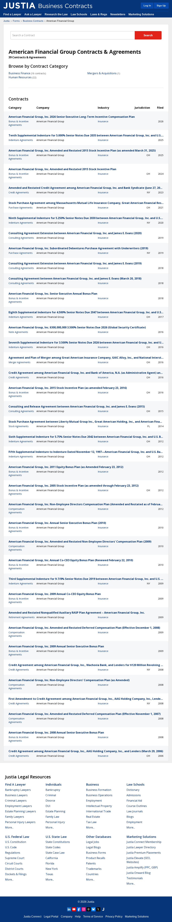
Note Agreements (18, 332)
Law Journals (134, 811)
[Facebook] (79, 909)
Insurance (103, 121)
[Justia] (19, 6)
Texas (49, 874)
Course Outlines (136, 806)
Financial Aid (134, 800)
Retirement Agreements (22, 617)
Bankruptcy (53, 790)
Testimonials (134, 878)
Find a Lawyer (12, 14)
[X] (98, 909)
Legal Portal (51, 916)
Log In (147, 5)
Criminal (51, 795)
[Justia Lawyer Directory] (103, 909)
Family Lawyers (14, 817)
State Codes (53, 847)
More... (9, 827)
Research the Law (56, 14)
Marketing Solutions (141, 14)
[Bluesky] (93, 909)
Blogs (130, 817)
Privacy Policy (113, 916)
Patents (91, 863)
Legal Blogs (93, 847)
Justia (6, 20)
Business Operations (99, 795)
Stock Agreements (19, 426)
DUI (48, 806)
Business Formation (98, 790)
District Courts (14, 869)
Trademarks (93, 869)
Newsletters (117, 14)
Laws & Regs (98, 14)
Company (66, 916)
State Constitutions (58, 842)
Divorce (50, 800)
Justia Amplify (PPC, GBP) (142, 867)
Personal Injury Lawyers (20, 822)
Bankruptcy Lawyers (18, 790)
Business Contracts (33, 20)
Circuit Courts (13, 863)
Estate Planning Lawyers (20, 811)
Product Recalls (95, 858)
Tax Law (91, 822)
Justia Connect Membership (143, 842)
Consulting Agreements (21, 237)
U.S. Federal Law (17, 837)
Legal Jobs (92, 842)
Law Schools (79, 14)
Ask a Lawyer (33, 14)
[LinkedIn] (69, 909)
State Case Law (55, 852)
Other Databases (98, 837)
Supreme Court (14, 858)
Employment (94, 800)
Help (78, 916)
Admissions (133, 795)
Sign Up (161, 5)
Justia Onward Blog (138, 873)
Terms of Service (93, 916)
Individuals (53, 784)
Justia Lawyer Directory (141, 847)
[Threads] (89, 909)
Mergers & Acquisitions (102, 73)
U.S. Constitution (15, 842)
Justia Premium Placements (143, 852)
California (52, 858)
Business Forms (96, 852)
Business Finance (19, 73)
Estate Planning (55, 811)
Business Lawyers (16, 795)
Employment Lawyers (18, 806)
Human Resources (20, 77)
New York (52, 869)
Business (92, 784)
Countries (92, 874)
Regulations (12, 852)
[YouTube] (74, 909)
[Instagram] (84, 909)
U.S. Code (11, 847)
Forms (16, 20)
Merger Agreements (19, 362)
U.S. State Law (56, 837)
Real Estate (93, 817)
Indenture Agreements (21, 140)
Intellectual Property (99, 806)
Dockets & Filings (16, 874)
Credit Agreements (19, 192)
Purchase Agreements (21, 207)
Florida (50, 863)
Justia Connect (32, 916)
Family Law (52, 817)
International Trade (98, 811)
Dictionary (132, 790)
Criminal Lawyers (16, 800)
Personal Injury (55, 822)
